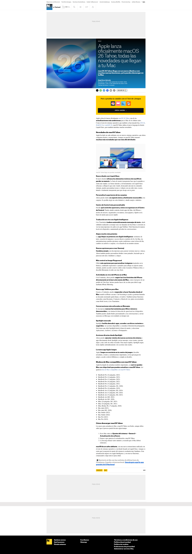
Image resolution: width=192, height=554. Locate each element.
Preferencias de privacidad (124, 546)
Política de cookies (121, 544)
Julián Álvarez (136, 2)
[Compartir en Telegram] (104, 90)
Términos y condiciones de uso (126, 540)
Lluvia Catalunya (105, 2)
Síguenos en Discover (53, 2)
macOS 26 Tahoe (124, 118)
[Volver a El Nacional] (66, 7)
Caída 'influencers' (92, 2)
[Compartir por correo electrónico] (111, 90)
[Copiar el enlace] (114, 90)
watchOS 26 (108, 125)
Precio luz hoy (126, 2)
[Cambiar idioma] (87, 7)
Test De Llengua (66, 2)
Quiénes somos (60, 540)
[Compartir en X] (97, 90)
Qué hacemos (59, 542)
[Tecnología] (49, 7)
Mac (105, 470)
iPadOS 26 (99, 125)
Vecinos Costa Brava (79, 2)
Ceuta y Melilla (115, 2)
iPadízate (99, 470)
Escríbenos (84, 540)
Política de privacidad (122, 542)
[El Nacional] (49, 542)
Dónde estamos (60, 544)
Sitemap (83, 542)
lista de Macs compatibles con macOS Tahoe (116, 370)
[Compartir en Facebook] (107, 90)
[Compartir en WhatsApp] (100, 90)
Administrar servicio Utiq (123, 549)
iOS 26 (142, 123)
